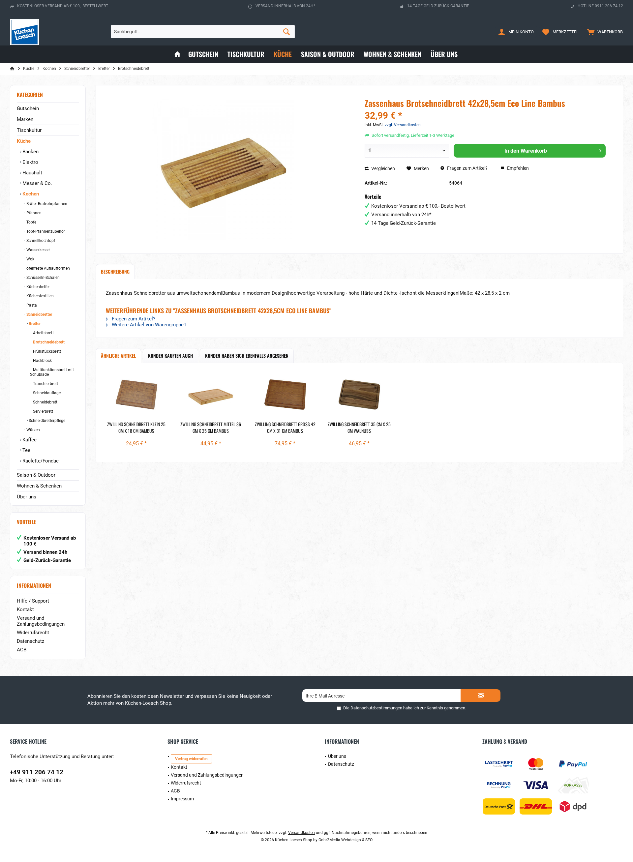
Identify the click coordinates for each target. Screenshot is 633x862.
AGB (21, 650)
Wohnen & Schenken (39, 486)
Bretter (34, 323)
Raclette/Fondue (40, 461)
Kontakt (25, 609)
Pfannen (33, 213)
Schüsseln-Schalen (42, 277)
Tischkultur (29, 130)
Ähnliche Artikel (118, 355)
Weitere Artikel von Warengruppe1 (148, 325)
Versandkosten (301, 832)
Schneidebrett (44, 402)
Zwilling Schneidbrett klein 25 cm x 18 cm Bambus (136, 427)
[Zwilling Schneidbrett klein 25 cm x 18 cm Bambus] (136, 395)
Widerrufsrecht (33, 633)
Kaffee (29, 440)
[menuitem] (603, 31)
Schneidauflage (46, 393)
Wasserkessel (37, 250)
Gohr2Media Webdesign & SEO (345, 840)
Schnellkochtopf (40, 240)
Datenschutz (30, 641)
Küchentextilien (39, 296)
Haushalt (31, 173)
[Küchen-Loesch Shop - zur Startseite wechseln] (24, 32)
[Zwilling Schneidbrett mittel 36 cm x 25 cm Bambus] (210, 395)
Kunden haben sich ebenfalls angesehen (246, 355)
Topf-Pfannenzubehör (45, 231)
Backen (30, 152)
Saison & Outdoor (36, 475)
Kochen (30, 194)
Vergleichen (382, 168)
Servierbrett (42, 411)
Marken (25, 119)
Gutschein (28, 108)
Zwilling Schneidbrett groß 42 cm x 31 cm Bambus (285, 427)
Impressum (182, 798)
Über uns (26, 497)
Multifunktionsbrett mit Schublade (52, 372)
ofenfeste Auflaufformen (47, 268)
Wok (29, 259)
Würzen (32, 430)
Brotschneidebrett (48, 342)
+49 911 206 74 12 (36, 772)
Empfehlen (517, 168)
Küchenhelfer (37, 286)
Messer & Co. (36, 183)
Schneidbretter (38, 314)
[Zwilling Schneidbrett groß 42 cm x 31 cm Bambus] (285, 395)
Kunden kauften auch (170, 355)
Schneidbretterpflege (46, 420)
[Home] (177, 54)
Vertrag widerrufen (191, 759)
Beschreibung (115, 271)
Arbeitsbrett (43, 333)
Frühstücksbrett (46, 351)
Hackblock (42, 360)
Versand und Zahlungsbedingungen (41, 621)
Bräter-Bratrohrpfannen (46, 203)
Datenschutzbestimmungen (376, 707)
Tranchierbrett (45, 383)
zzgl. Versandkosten (403, 125)
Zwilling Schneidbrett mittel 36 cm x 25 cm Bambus (210, 427)
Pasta (31, 305)
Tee (25, 450)
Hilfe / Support (33, 601)
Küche (24, 141)
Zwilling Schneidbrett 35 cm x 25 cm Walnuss (359, 427)
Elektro (29, 162)
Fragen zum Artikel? (467, 168)
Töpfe (30, 222)
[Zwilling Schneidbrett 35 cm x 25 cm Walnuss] (359, 395)
